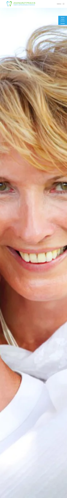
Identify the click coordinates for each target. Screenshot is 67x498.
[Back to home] (20, 4)
